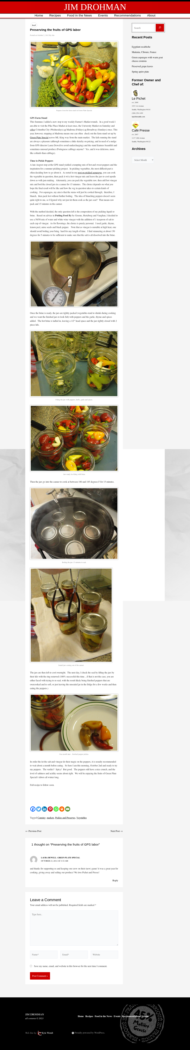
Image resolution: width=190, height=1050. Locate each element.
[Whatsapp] (56, 809)
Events (103, 15)
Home (39, 15)
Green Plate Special (39, 137)
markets (50, 817)
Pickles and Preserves (65, 817)
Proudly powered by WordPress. (90, 1032)
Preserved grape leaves (142, 66)
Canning (42, 817)
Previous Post (33, 831)
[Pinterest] (50, 809)
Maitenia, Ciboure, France (144, 52)
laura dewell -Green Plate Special (60, 857)
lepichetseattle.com (138, 116)
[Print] (61, 809)
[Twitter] (38, 809)
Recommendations (127, 15)
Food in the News (79, 15)
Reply (115, 880)
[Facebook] (32, 809)
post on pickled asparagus (90, 172)
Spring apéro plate (140, 71)
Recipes (55, 15)
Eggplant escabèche (141, 46)
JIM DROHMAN (95, 7)
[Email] (67, 809)
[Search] (160, 28)
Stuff (34, 25)
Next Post (117, 831)
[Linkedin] (44, 809)
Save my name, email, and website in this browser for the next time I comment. (70, 966)
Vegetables (81, 817)
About (151, 15)
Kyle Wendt (47, 1032)
